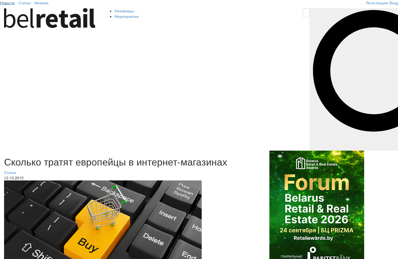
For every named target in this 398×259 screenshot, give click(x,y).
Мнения (41, 2)
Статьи (24, 2)
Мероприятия (127, 16)
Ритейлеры (124, 11)
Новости (7, 2)
